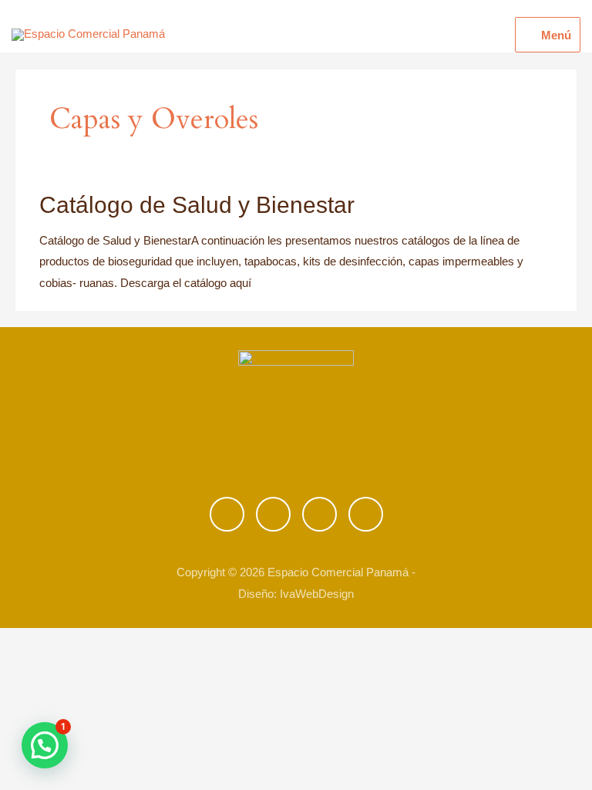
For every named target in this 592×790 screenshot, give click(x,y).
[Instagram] (273, 514)
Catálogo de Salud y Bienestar (197, 205)
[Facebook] (227, 514)
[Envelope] (365, 514)
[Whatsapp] (319, 514)
